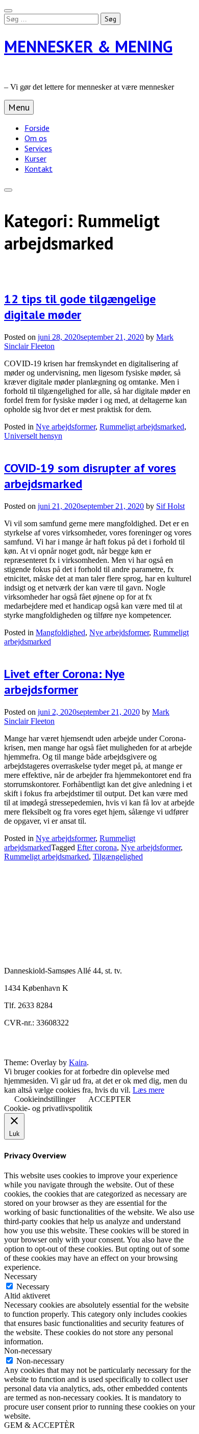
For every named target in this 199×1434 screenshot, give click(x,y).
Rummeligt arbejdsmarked (142, 426)
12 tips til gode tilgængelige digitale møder (80, 306)
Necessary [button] (20, 1276)
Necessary (32, 1286)
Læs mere (148, 1090)
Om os (35, 138)
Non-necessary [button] (28, 1350)
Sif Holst (170, 506)
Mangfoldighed (60, 632)
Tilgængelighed (118, 856)
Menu (19, 107)
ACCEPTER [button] (109, 1099)
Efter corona (97, 847)
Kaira (78, 1062)
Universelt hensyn (33, 435)
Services (38, 148)
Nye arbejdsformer (65, 426)
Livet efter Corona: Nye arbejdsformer (64, 681)
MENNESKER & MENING (88, 46)
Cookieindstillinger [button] (45, 1099)
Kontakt (38, 169)
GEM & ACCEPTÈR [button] (39, 1425)
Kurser (35, 158)
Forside (36, 128)
